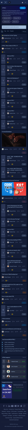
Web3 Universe (21, 415)
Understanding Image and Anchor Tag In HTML (15, 348)
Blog (24, 280)
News (15, 21)
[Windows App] (16, 406)
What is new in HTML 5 (9, 344)
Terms (23, 409)
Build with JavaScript (14, 419)
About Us (6, 409)
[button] (25, 2)
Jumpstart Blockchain (18, 417)
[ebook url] (7, 397)
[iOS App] (21, 406)
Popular (12, 31)
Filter (25, 31)
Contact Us (11, 409)
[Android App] (18, 406)
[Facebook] (4, 406)
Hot (8, 31)
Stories (24, 413)
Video (24, 152)
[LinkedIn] (9, 406)
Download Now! (17, 390)
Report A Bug (5, 413)
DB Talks (10, 415)
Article (23, 41)
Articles (7, 18)
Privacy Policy (18, 409)
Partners (8, 411)
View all (24, 339)
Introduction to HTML (9, 346)
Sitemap (20, 413)
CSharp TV (5, 415)
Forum (24, 62)
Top (5, 31)
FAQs (9, 413)
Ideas (25, 411)
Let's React (15, 415)
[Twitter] (6, 406)
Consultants (20, 411)
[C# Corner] (6, 2)
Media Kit (4, 411)
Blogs (16, 18)
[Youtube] (12, 406)
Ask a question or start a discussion (11, 27)
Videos (6, 21)
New (2, 31)
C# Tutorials (14, 411)
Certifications (14, 413)
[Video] (14, 140)
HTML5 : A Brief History (9, 342)
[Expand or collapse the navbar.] (2, 2)
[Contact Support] (24, 406)
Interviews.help (8, 417)
